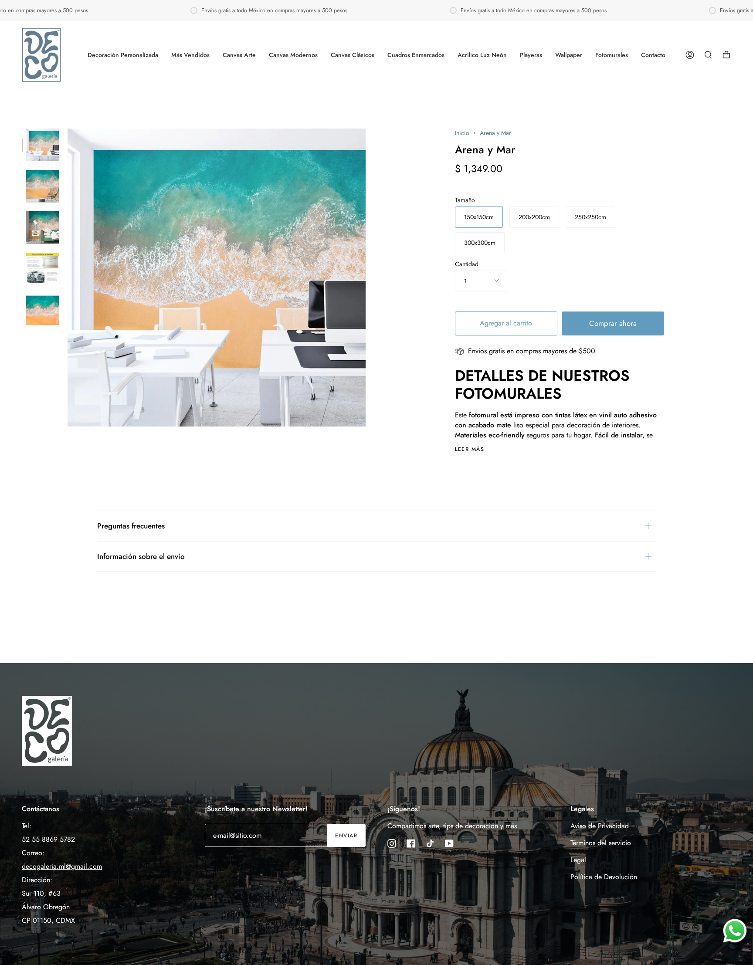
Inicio (462, 133)
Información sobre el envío (141, 556)
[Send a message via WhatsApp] (735, 931)
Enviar (346, 836)
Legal (578, 860)
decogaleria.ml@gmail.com (62, 866)
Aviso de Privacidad (599, 826)
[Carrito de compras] (726, 55)
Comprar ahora (613, 323)
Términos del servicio (600, 843)
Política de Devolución (603, 877)
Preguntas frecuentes (131, 526)
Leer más (470, 449)
